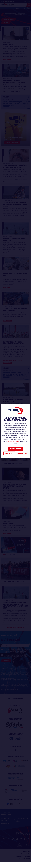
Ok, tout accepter (15, 449)
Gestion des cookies (13, 441)
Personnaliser (22, 453)
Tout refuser (9, 453)
